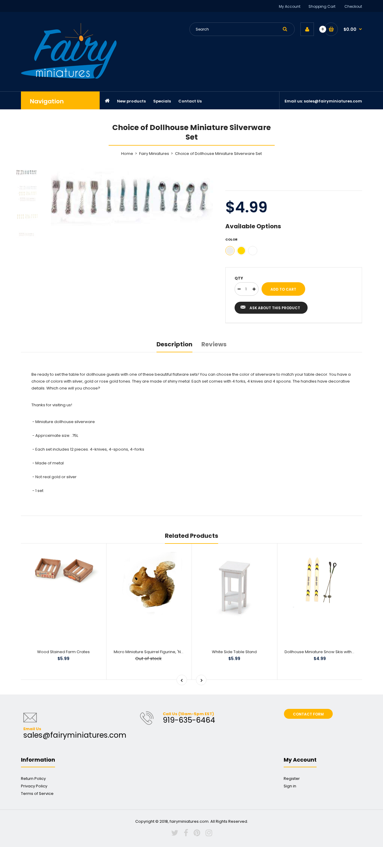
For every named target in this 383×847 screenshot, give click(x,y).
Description (174, 344)
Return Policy (33, 778)
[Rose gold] (252, 250)
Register (292, 778)
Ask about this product (275, 307)
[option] (133, 198)
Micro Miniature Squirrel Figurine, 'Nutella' (153, 652)
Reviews (214, 344)
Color (231, 239)
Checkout (353, 6)
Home (127, 153)
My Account (289, 6)
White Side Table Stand (234, 652)
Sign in (290, 786)
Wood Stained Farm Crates (63, 652)
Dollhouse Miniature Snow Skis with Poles (324, 652)
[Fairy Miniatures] (69, 77)
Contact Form (308, 714)
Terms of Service (37, 793)
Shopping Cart (321, 6)
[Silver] (230, 250)
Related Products (191, 536)
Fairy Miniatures (154, 153)
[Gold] (241, 250)
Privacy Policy (34, 786)
